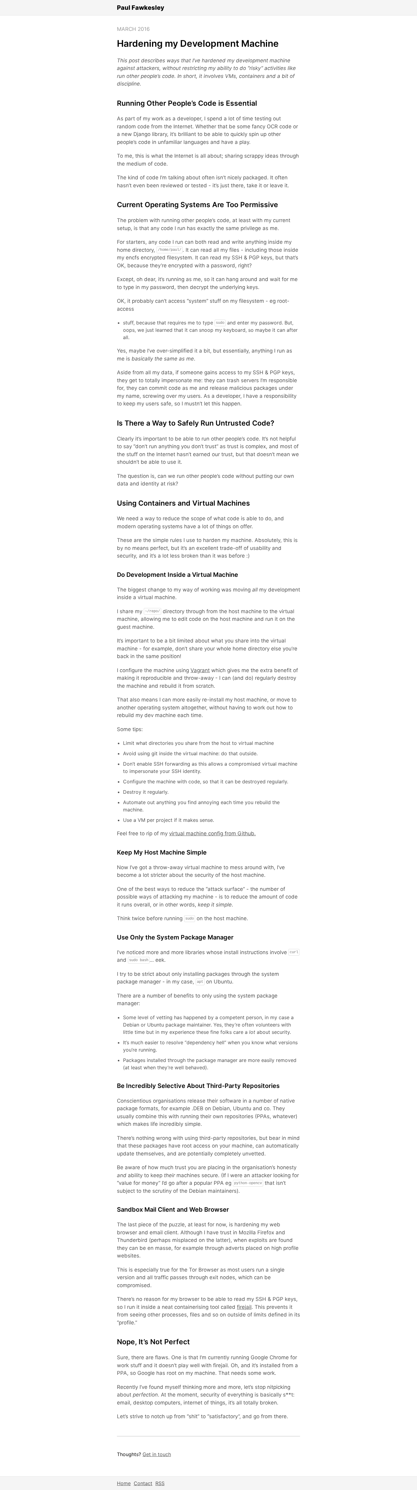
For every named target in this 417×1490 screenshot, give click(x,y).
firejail (244, 1307)
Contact (143, 1483)
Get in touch (157, 1454)
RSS (160, 1483)
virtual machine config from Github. (212, 833)
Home (124, 1483)
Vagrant (200, 670)
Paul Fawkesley (140, 7)
